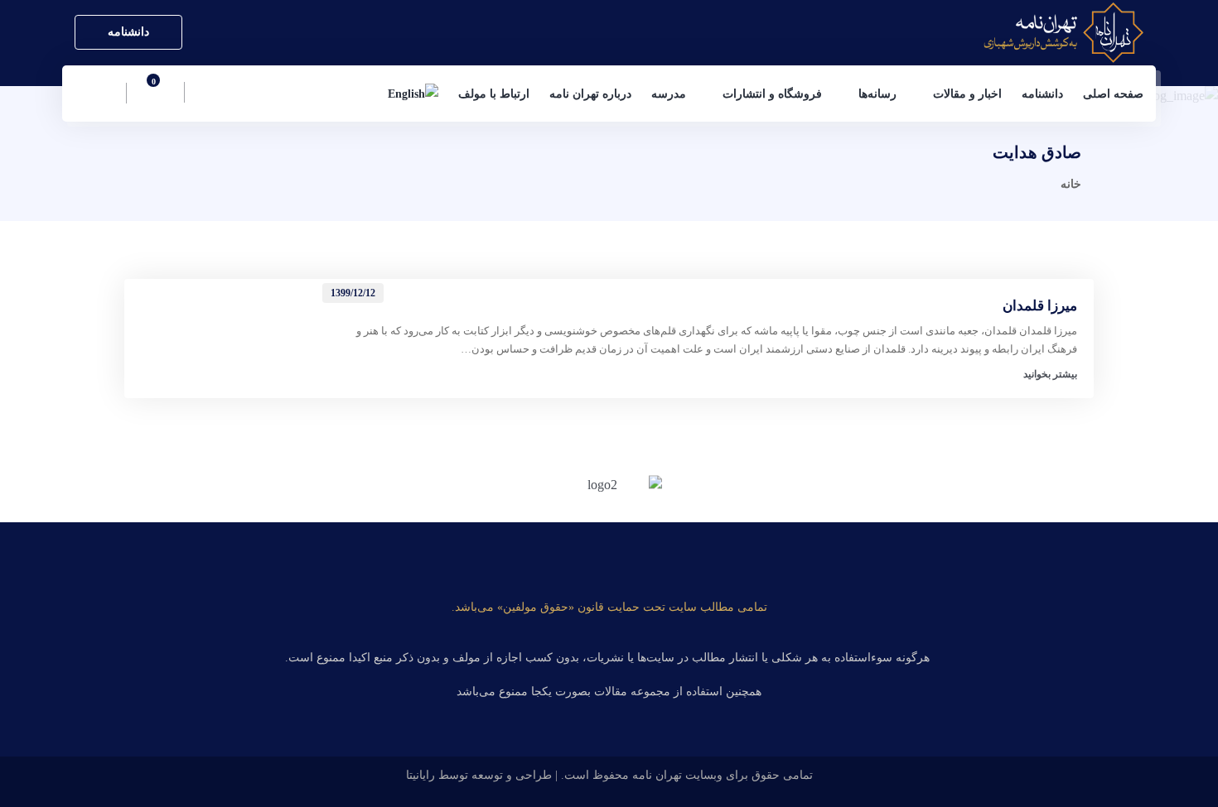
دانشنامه (128, 32)
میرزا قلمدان (1040, 306)
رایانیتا (420, 775)
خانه (1071, 184)
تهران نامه (657, 775)
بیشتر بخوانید (1050, 374)
